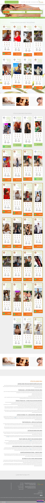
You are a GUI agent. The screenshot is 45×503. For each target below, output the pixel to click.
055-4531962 (18, 145)
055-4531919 (39, 87)
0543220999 (39, 492)
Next (35, 36)
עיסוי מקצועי (21, 484)
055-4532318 (39, 347)
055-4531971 (39, 246)
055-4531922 (8, 279)
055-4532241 (29, 54)
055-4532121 (8, 87)
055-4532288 (39, 179)
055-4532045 (18, 86)
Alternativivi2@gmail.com (37, 493)
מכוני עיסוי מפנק (21, 489)
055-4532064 (8, 246)
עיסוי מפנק (36, 17)
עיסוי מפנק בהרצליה (22, 17)
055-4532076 (18, 279)
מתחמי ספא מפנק (20, 487)
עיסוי (8, 436)
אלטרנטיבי (41, 17)
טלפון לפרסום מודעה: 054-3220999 (11, 2)
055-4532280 (39, 311)
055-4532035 (29, 314)
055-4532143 (29, 87)
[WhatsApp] (25, 55)
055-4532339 (29, 279)
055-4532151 (18, 179)
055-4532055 (29, 247)
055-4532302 (39, 279)
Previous (41, 36)
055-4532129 (18, 347)
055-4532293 (29, 346)
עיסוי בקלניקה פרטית (20, 486)
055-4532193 (8, 146)
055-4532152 (39, 54)
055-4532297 (8, 179)
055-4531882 (18, 54)
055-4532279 (29, 214)
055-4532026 (39, 214)
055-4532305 (8, 53)
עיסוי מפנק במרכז (30, 17)
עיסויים (15, 417)
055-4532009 (8, 211)
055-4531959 (29, 145)
